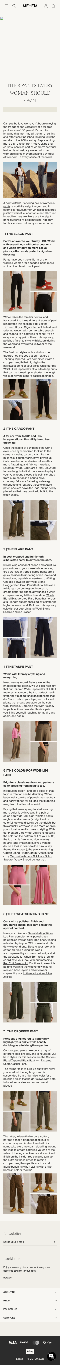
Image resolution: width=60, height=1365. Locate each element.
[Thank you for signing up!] (54, 1242)
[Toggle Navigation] (6, 6)
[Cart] (53, 6)
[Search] (14, 6)
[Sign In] (45, 6)
